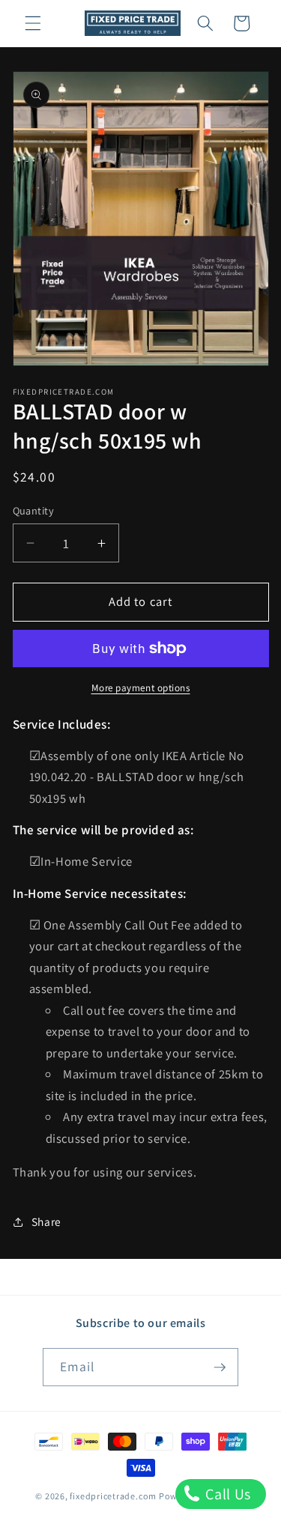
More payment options (140, 687)
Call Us (226, 1494)
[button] (33, 23)
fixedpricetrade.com (113, 1496)
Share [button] (46, 1221)
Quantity (34, 510)
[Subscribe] (220, 1367)
